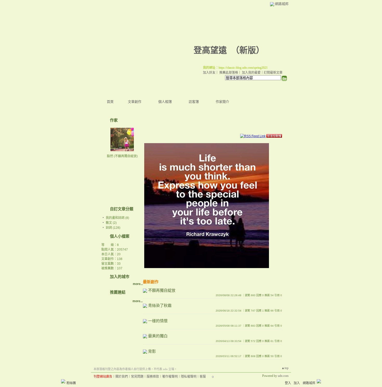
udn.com (283, 376)
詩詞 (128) (113, 228)
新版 (247, 50)
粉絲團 (71, 383)
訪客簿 (194, 102)
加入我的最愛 (251, 72)
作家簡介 (222, 102)
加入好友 (209, 72)
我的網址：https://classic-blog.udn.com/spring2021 (235, 67)
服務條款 (153, 376)
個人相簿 (165, 102)
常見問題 (137, 376)
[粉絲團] (63, 381)
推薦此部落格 (228, 72)
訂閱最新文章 (273, 72)
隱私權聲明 (188, 376)
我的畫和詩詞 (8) (117, 218)
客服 (203, 376)
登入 (288, 383)
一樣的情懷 (158, 321)
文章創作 (134, 102)
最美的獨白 (158, 336)
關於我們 (121, 376)
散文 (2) (111, 223)
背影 (152, 351)
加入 (297, 383)
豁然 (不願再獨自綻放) (122, 156)
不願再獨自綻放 (161, 290)
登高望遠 (210, 50)
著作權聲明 (170, 376)
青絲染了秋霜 (160, 305)
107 (119, 268)
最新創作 (151, 282)
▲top (284, 368)
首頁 (110, 102)
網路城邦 (281, 4)
